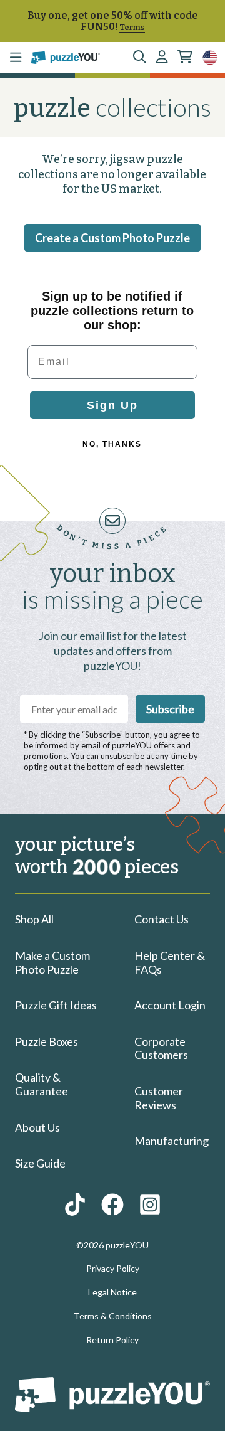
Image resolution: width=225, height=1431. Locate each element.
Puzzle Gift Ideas (56, 1005)
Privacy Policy (112, 1268)
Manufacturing (171, 1140)
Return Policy (112, 1339)
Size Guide (40, 1163)
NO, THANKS (112, 444)
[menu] (15, 58)
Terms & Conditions (113, 1316)
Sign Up (112, 405)
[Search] (139, 57)
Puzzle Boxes (46, 1041)
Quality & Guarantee (41, 1084)
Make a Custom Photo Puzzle (52, 962)
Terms (132, 27)
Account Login (170, 1005)
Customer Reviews (158, 1098)
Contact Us (161, 919)
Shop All (34, 919)
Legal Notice (112, 1292)
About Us (37, 1127)
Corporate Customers (161, 1048)
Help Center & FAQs (169, 962)
